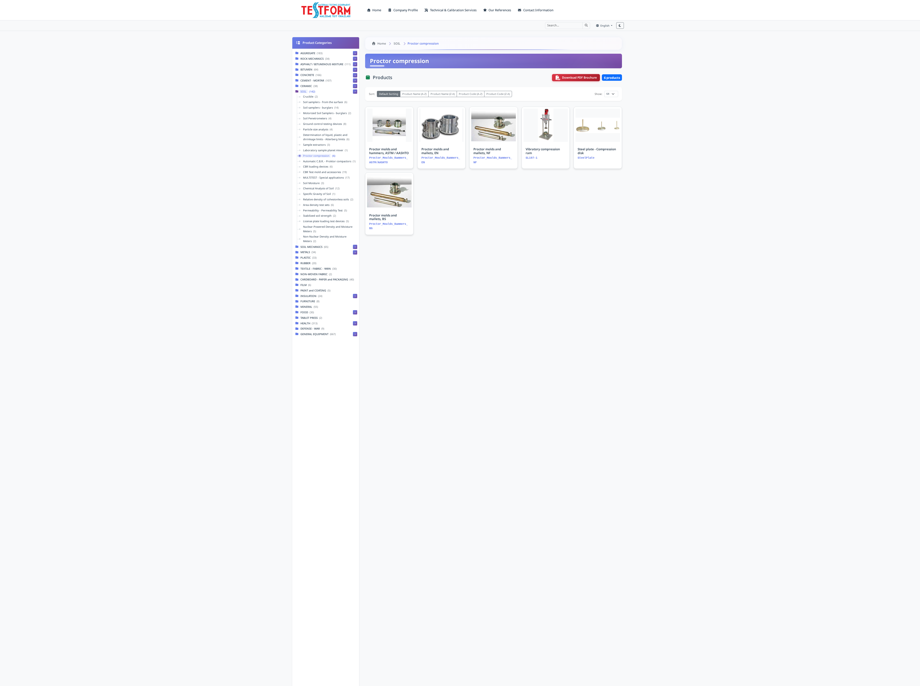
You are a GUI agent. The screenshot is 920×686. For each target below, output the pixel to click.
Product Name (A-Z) (414, 94)
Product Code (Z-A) (498, 94)
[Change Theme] (620, 25)
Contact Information (538, 10)
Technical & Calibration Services (453, 10)
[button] (586, 25)
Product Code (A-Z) (470, 94)
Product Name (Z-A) (443, 94)
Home (376, 10)
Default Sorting (388, 94)
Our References (499, 10)
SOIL (397, 43)
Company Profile (405, 10)
